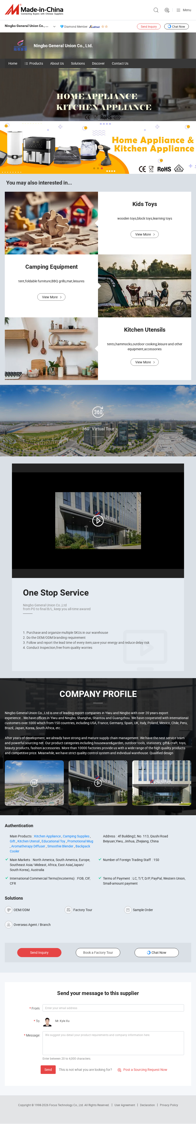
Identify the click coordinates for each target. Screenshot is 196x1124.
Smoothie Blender (60, 846)
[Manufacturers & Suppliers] (35, 9)
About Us (57, 63)
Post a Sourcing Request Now (142, 1069)
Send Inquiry (149, 26)
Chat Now (178, 26)
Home (12, 63)
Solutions (78, 63)
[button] (94, 168)
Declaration (147, 1105)
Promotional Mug (80, 841)
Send (48, 1069)
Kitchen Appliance (47, 836)
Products (36, 63)
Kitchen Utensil (28, 841)
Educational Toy (53, 841)
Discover (98, 63)
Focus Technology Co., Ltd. (66, 1105)
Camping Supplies (76, 836)
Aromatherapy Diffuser (28, 846)
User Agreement (124, 1105)
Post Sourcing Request (167, 10)
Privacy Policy (169, 1105)
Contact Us (120, 63)
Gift (12, 841)
